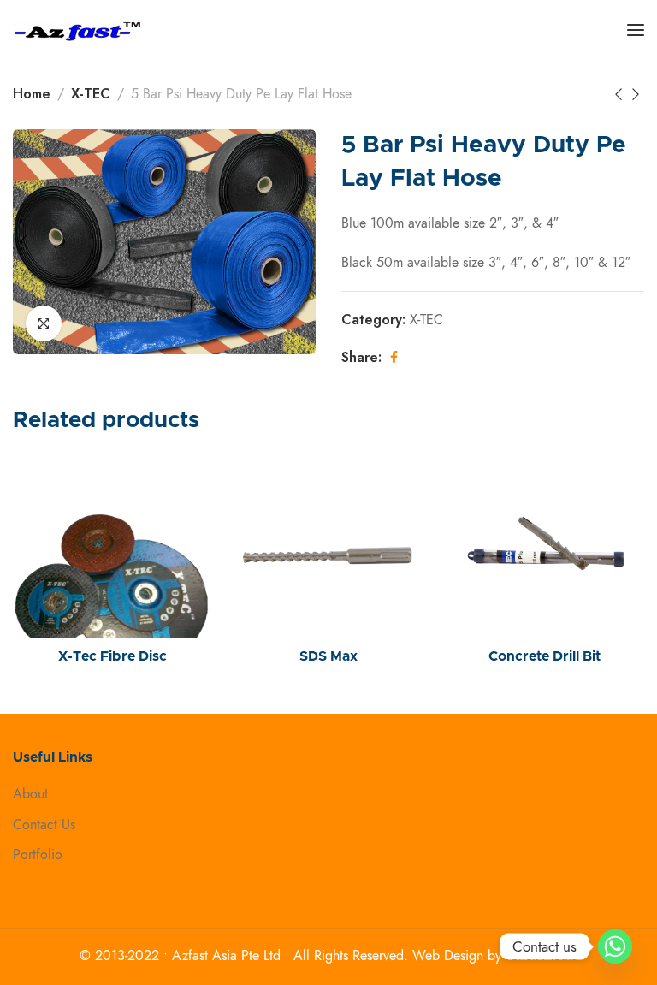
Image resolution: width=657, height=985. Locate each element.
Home (31, 94)
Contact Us (44, 825)
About (30, 794)
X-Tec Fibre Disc (112, 656)
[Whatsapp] (615, 946)
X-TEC (90, 94)
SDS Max (328, 656)
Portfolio (37, 855)
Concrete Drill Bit (544, 656)
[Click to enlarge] (44, 323)
